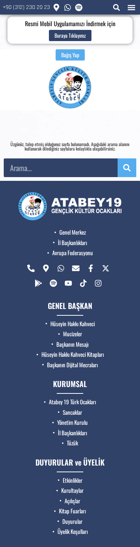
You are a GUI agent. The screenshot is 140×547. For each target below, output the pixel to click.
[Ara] (127, 167)
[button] (116, 7)
